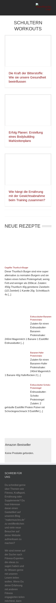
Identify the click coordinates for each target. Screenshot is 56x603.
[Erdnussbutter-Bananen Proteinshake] (16, 324)
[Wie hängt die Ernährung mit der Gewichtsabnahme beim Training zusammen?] (28, 169)
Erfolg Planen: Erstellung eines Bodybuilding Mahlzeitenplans (26, 137)
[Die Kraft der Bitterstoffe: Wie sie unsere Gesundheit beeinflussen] (28, 51)
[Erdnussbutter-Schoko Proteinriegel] (16, 392)
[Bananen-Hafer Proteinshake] (16, 360)
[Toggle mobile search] (10, 7)
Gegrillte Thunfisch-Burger (16, 267)
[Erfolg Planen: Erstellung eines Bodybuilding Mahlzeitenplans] (28, 110)
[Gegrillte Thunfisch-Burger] (28, 248)
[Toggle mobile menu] (6, 7)
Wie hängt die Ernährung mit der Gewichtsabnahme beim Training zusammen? (27, 196)
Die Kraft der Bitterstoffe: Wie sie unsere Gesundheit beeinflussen (27, 77)
